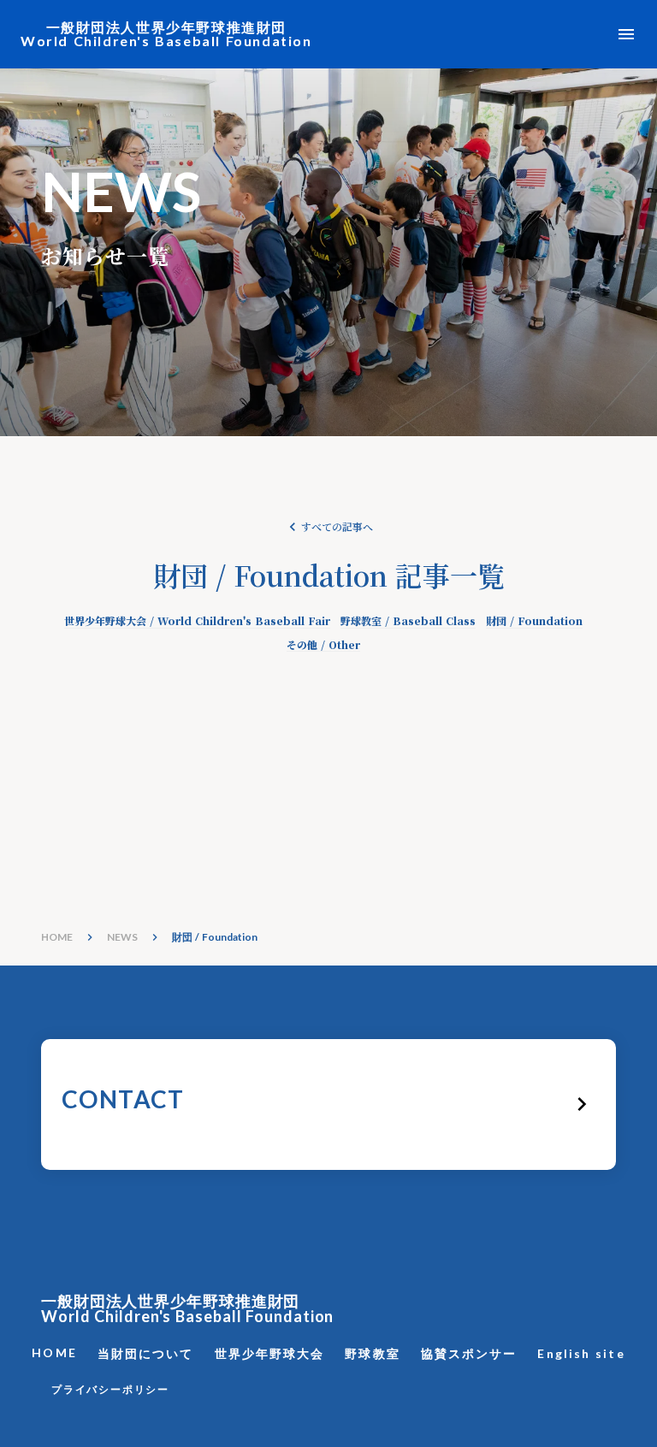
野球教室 (372, 1353)
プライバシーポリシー (110, 1389)
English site (580, 1353)
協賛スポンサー (469, 1353)
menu (626, 34)
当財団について (146, 1353)
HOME (57, 936)
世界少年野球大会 (270, 1353)
